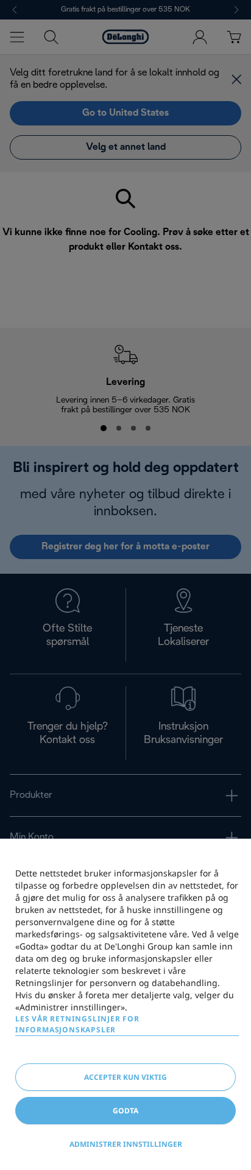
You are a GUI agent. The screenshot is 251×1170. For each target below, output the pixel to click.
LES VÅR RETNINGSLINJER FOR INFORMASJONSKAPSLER (77, 1024)
